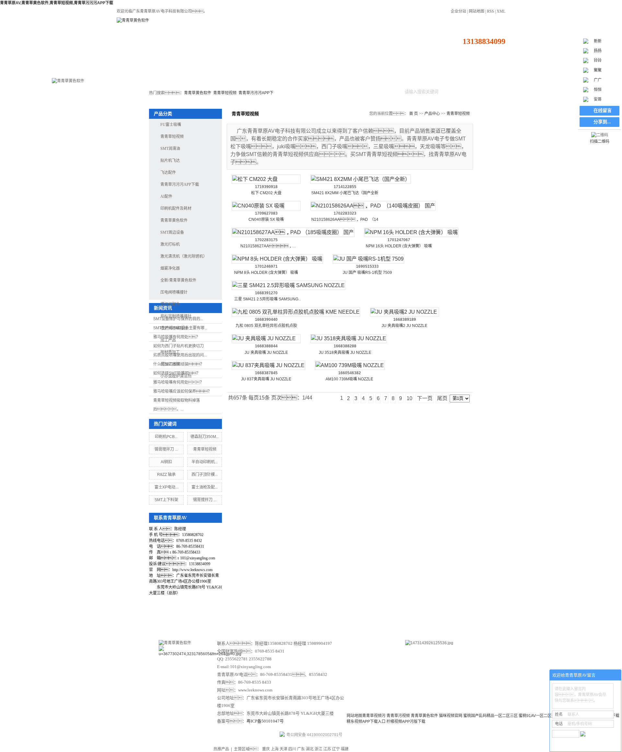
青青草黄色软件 (197, 93)
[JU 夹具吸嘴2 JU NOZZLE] (404, 312)
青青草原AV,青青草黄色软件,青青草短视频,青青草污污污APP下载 (56, 3)
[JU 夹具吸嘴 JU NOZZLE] (266, 338)
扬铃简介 (223, 618)
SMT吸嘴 (286, 69)
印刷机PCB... (166, 436)
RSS (490, 11)
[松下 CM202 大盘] (266, 179)
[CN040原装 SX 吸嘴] (266, 205)
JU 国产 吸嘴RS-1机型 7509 (367, 272)
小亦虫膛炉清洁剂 (175, 376)
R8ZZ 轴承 (166, 474)
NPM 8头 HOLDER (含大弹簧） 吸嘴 (266, 272)
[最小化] (614, 675)
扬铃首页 (136, 69)
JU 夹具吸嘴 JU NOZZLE (266, 352)
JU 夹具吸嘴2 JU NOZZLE (404, 325)
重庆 (266, 749)
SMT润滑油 (170, 148)
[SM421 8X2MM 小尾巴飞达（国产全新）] (360, 179)
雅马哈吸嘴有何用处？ (178, 382)
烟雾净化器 (170, 268)
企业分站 (458, 11)
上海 (275, 749)
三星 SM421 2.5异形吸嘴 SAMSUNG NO (266, 299)
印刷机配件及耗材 (175, 208)
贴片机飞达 (247, 69)
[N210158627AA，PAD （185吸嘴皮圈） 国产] (293, 232)
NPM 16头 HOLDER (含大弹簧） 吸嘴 (399, 246)
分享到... (602, 121)
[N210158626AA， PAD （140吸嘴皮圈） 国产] (373, 205)
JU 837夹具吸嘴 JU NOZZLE (266, 379)
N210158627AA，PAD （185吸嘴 (266, 246)
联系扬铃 (482, 69)
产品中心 (364, 69)
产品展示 (258, 618)
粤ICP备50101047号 (265, 721)
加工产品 (168, 340)
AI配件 (166, 196)
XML (501, 11)
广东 (301, 749)
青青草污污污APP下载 (179, 184)
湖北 (310, 749)
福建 (345, 749)
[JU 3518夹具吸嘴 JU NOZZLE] (348, 338)
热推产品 (221, 749)
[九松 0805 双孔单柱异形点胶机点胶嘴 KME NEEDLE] (296, 312)
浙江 (318, 749)
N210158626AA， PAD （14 (344, 219)
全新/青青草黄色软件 (325, 72)
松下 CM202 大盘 (266, 193)
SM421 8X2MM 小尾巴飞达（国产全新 (344, 193)
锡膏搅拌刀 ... (166, 449)
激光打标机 (175, 69)
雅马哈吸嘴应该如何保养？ (182, 391)
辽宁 (336, 749)
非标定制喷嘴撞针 (175, 316)
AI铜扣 (166, 462)
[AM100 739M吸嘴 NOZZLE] (350, 365)
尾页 (442, 398)
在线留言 (363, 618)
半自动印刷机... (204, 462)
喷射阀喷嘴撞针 (174, 328)
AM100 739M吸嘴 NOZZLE (349, 379)
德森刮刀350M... (204, 436)
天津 (283, 749)
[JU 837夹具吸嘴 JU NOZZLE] (268, 365)
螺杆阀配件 (170, 304)
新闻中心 (293, 618)
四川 (292, 749)
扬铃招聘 (397, 618)
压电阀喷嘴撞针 (174, 292)
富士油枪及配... (204, 487)
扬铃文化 (328, 618)
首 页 (413, 113)
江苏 (327, 749)
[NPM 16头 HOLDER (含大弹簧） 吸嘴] (411, 232)
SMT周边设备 (211, 69)
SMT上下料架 (166, 500)
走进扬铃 (443, 69)
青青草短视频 (224, 93)
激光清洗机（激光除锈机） (183, 256)
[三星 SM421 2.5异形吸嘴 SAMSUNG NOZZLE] (288, 285)
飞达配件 (168, 172)
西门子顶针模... (204, 474)
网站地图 (476, 11)
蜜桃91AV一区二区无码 (539, 715)
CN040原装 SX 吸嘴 (266, 219)
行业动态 (404, 69)
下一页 (424, 398)
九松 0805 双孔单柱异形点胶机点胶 (266, 325)
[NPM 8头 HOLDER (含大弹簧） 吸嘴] (277, 259)
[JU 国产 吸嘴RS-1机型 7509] (368, 259)
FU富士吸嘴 (170, 124)
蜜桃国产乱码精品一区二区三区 (490, 715)
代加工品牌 (170, 364)
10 (409, 398)
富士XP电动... (166, 487)
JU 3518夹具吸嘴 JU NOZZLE (345, 352)
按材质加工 (170, 352)
